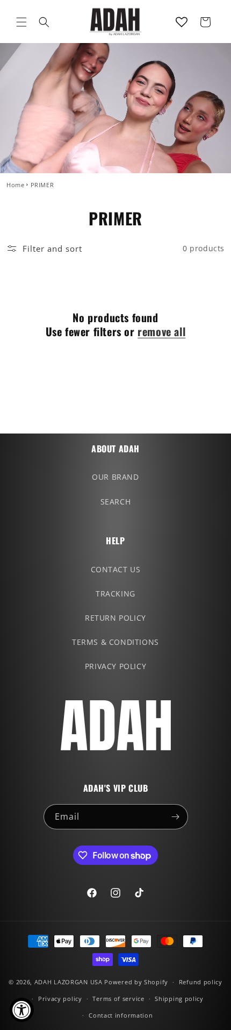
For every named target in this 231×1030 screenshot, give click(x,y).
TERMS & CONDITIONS (115, 642)
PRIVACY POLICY (115, 666)
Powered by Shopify (136, 982)
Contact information (121, 1015)
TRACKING (115, 593)
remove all (161, 331)
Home (15, 185)
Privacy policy (60, 999)
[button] (21, 22)
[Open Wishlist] (181, 22)
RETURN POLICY (115, 618)
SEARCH (115, 501)
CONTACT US (116, 569)
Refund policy (200, 982)
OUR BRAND (115, 477)
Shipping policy (179, 999)
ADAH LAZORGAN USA (68, 982)
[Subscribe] (175, 816)
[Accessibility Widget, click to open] (22, 1010)
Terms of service (118, 999)
